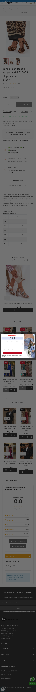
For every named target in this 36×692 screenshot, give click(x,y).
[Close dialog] (34, 335)
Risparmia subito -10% (12, 352)
